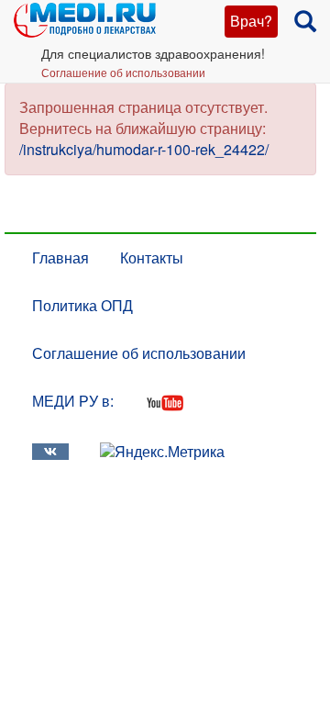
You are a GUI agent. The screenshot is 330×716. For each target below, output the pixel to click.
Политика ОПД (82, 305)
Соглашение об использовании (123, 72)
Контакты (151, 257)
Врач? (251, 20)
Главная (60, 257)
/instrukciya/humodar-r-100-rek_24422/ (144, 149)
